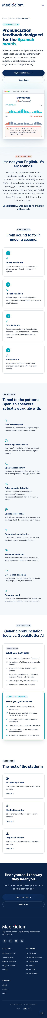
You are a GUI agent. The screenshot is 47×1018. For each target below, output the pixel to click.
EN (25, 1008)
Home (4, 18)
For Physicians (31, 953)
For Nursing (30, 965)
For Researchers (32, 961)
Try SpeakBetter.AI (22, 73)
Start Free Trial (22, 897)
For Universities (31, 974)
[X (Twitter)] (22, 941)
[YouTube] (16, 941)
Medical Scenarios (9, 961)
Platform (12, 18)
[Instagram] (10, 941)
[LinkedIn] (4, 941)
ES (29, 1008)
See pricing (23, 80)
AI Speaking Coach (9, 953)
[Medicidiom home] (12, 4)
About (4, 985)
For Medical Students (34, 957)
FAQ (4, 993)
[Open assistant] (42, 1013)
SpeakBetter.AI (7, 957)
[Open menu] (43, 4)
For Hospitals (31, 970)
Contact (5, 989)
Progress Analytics (9, 965)
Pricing (4, 970)
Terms (18, 1008)
